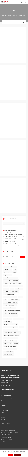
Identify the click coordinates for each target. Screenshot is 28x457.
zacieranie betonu (7, 343)
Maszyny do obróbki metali (11, 243)
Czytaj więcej (17, 455)
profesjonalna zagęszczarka (10, 305)
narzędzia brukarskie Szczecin (10, 297)
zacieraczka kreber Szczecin (10, 340)
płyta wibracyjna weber (18, 319)
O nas (2, 412)
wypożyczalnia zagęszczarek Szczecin (11, 332)
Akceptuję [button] (10, 455)
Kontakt (3, 419)
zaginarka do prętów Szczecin (10, 346)
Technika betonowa (9, 238)
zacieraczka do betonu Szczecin (10, 338)
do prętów (12, 283)
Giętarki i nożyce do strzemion (8, 430)
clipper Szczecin (7, 275)
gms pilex (6, 288)
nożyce (20, 297)
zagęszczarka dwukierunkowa (10, 349)
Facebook (3, 401)
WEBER (21, 327)
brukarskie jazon (7, 269)
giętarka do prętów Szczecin (16, 286)
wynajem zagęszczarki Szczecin (10, 329)
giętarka (5, 286)
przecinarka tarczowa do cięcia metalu (12, 310)
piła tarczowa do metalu (14, 299)
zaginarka (16, 343)
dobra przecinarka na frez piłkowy (11, 280)
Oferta (2, 414)
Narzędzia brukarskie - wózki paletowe (13, 240)
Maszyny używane (5, 416)
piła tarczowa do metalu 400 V (10, 302)
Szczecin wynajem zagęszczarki (10, 327)
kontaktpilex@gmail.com (10, 398)
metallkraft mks (14, 291)
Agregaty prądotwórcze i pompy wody (13, 236)
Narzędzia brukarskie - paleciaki (8, 436)
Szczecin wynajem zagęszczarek (10, 324)
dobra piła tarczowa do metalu (10, 277)
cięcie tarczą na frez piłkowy (10, 272)
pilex (5, 299)
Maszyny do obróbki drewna (11, 245)
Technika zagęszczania (10, 241)
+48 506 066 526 (7, 395)
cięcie (15, 269)
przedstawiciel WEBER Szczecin (10, 316)
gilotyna (19, 283)
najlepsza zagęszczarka (9, 294)
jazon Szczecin (19, 288)
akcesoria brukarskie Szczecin (10, 267)
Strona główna (4, 410)
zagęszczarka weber (8, 354)
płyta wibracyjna (7, 319)
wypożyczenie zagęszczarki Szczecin (11, 335)
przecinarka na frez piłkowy (9, 308)
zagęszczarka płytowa (8, 351)
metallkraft (6, 291)
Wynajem (3, 417)
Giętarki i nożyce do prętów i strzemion (13, 234)
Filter (22, 256)
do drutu (6, 283)
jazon (12, 288)
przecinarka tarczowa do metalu (10, 313)
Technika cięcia (8, 233)
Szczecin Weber (7, 321)
